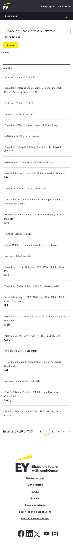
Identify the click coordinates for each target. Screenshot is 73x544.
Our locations (35, 484)
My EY (35, 491)
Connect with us (35, 477)
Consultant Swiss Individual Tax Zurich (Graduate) (31, 286)
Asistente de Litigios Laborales (21, 136)
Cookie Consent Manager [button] (35, 518)
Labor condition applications (35, 511)
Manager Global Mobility (17, 233)
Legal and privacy (35, 504)
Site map (35, 498)
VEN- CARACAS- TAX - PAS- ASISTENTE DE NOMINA (32, 335)
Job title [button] (7, 67)
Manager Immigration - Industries (22, 380)
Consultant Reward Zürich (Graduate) (24, 188)
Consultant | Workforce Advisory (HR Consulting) (31, 125)
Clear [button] (6, 52)
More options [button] (12, 36)
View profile (64, 6)
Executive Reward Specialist (19, 113)
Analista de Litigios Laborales (21, 350)
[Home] (6, 6)
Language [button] (47, 6)
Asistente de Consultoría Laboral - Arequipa (28, 162)
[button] (36, 16)
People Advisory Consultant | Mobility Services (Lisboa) (34, 173)
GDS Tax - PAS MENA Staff (18, 102)
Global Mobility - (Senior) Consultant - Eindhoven (31, 244)
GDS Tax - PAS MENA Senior (19, 76)
